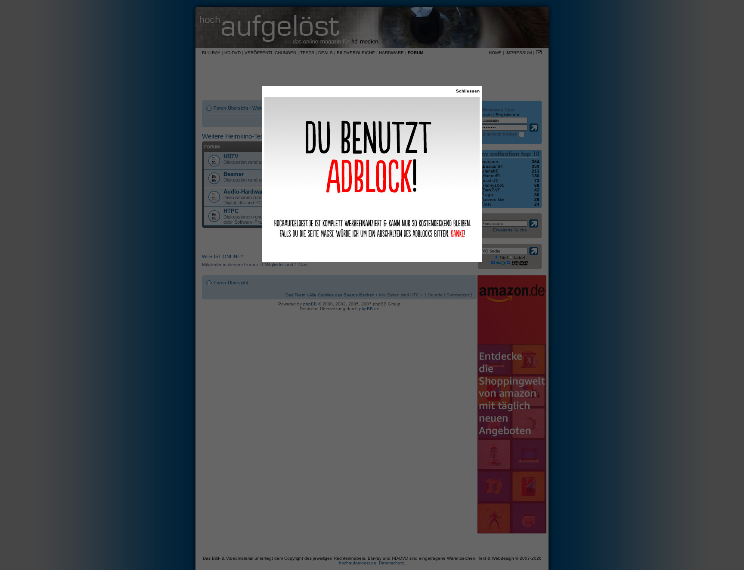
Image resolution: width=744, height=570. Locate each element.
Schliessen (468, 91)
